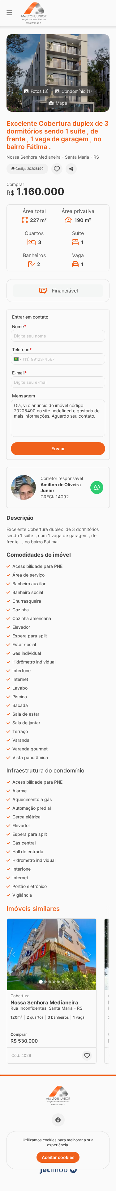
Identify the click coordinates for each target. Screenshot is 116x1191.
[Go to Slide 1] (41, 982)
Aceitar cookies (58, 1157)
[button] (58, 73)
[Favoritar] (56, 168)
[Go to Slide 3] (50, 981)
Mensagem (23, 395)
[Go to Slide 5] (58, 981)
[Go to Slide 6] (63, 981)
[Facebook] (58, 1119)
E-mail (19, 372)
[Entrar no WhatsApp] (96, 487)
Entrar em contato (30, 316)
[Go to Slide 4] (54, 981)
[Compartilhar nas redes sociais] (71, 168)
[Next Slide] (104, 73)
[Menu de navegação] (9, 13)
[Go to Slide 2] (45, 981)
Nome (19, 326)
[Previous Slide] (11, 73)
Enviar (58, 448)
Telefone (22, 349)
